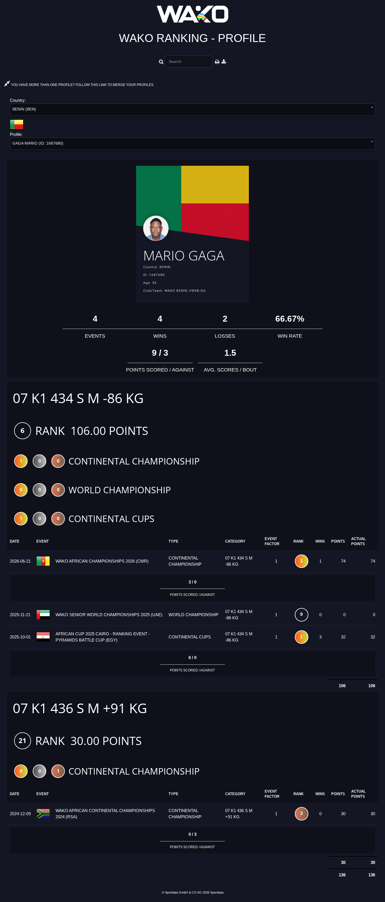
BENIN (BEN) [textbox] (24, 109)
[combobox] (192, 110)
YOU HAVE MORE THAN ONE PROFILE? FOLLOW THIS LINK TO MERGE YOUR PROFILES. (82, 85)
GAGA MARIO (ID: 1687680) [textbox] (37, 143)
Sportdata (217, 892)
